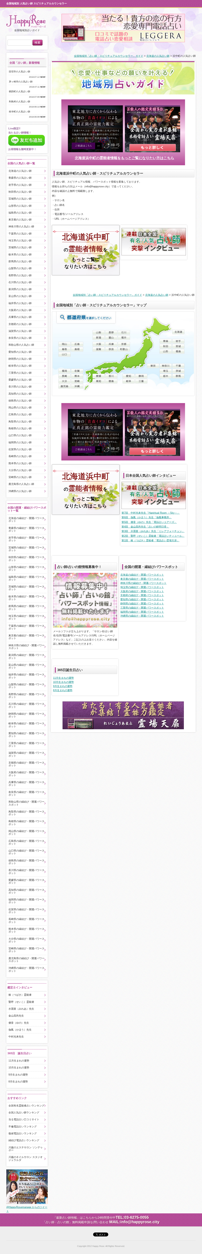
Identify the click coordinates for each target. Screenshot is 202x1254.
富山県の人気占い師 (20, 296)
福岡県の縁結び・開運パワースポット (142, 611)
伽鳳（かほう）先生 (20, 1029)
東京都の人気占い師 (20, 219)
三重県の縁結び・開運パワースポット (142, 607)
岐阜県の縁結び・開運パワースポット (26, 725)
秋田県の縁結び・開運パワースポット (26, 558)
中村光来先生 (16, 1036)
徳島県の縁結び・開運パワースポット (26, 862)
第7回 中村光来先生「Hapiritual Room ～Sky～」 (151, 512)
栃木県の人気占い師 (20, 254)
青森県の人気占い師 (20, 177)
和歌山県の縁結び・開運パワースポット (26, 803)
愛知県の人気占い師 (20, 351)
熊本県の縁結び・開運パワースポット (26, 930)
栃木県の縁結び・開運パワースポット (26, 598)
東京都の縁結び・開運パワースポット (142, 578)
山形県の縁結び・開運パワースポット (26, 568)
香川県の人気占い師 (20, 386)
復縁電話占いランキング (22, 1133)
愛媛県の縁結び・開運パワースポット (26, 881)
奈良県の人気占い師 (20, 337)
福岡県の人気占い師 (20, 442)
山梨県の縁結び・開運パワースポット (26, 686)
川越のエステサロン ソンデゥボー (25, 1149)
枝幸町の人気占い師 (21, 111)
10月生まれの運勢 (63, 682)
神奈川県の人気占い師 (21, 226)
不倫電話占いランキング (22, 1126)
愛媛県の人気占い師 (20, 379)
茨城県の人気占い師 (20, 247)
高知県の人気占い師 (20, 393)
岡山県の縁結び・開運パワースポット (26, 832)
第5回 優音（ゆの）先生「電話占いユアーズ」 (149, 522)
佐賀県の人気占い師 (20, 449)
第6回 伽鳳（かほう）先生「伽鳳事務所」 (147, 517)
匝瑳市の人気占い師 (21, 71)
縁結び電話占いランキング (23, 1140)
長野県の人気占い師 (20, 275)
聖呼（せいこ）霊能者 (21, 1001)
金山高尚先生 (16, 1015)
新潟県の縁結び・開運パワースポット (26, 656)
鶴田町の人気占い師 (21, 91)
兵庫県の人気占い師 (20, 317)
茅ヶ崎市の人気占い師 (22, 81)
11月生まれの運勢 (63, 677)
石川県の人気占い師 (20, 282)
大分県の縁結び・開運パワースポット (26, 940)
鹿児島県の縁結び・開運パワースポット (26, 960)
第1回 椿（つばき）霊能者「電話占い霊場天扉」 (150, 540)
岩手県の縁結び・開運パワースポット (26, 539)
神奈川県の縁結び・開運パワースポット (143, 583)
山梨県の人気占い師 (20, 268)
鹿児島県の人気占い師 (21, 484)
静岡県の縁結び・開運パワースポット (142, 603)
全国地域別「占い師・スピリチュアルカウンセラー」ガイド (108, 55)
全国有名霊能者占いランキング (26, 1105)
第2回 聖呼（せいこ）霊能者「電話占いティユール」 (153, 535)
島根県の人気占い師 (20, 428)
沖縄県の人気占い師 (20, 491)
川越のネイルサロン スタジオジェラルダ (25, 1158)
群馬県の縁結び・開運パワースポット (26, 607)
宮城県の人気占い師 (20, 198)
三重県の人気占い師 (20, 372)
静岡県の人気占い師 (20, 358)
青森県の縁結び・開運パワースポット (26, 529)
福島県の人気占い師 (20, 212)
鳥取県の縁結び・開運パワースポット (26, 813)
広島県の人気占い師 (20, 414)
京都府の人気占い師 (20, 324)
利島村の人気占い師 (21, 101)
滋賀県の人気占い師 (20, 331)
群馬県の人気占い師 (20, 261)
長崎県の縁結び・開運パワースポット (26, 920)
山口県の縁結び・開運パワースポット (26, 852)
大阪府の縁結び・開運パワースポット (142, 591)
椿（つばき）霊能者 (20, 994)
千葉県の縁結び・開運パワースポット (26, 627)
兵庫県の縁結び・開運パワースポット (26, 783)
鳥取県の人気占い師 (20, 421)
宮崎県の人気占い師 (20, 477)
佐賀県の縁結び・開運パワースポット (26, 911)
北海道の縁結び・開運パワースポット (142, 574)
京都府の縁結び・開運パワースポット (142, 595)
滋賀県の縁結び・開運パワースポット (26, 754)
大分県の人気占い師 (20, 470)
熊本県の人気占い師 (20, 463)
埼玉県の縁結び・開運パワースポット (142, 587)
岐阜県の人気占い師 (20, 365)
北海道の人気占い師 (157, 55)
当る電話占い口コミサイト (23, 1119)
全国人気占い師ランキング (23, 1112)
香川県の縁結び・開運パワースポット (26, 871)
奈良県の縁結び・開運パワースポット (26, 793)
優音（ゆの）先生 (18, 1022)
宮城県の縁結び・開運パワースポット (26, 549)
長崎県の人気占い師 (20, 456)
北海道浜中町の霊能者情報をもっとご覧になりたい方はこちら (124, 158)
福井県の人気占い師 (20, 303)
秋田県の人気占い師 (20, 191)
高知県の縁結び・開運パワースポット (26, 891)
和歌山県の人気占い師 (21, 344)
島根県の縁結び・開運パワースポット (26, 822)
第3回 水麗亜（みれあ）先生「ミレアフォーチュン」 (153, 531)
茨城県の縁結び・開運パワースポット (26, 588)
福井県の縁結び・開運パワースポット (26, 676)
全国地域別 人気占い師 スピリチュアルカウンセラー (36, 3)
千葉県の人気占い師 (20, 233)
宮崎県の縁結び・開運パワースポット (26, 950)
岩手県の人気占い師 (20, 184)
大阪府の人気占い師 (20, 310)
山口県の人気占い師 (20, 435)
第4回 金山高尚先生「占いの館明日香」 (145, 526)
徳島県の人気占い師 (20, 400)
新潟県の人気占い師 (20, 289)
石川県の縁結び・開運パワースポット (26, 705)
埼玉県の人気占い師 (20, 240)
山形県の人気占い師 (20, 205)
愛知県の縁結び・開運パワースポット (142, 599)
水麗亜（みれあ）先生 (21, 1008)
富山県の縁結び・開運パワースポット (26, 666)
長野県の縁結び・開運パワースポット (26, 695)
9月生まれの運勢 (62, 686)
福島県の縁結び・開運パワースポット (26, 578)
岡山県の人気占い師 (20, 407)
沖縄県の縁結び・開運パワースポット (142, 615)
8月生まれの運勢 (62, 690)
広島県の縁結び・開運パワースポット (26, 842)
